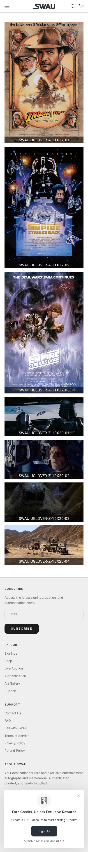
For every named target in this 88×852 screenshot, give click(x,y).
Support (10, 691)
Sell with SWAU (16, 728)
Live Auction (14, 668)
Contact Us (13, 713)
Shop (8, 661)
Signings (11, 653)
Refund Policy (15, 750)
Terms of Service (17, 736)
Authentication (15, 676)
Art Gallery (12, 683)
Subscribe (21, 628)
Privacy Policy (15, 743)
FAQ (8, 720)
